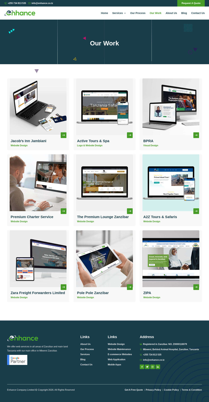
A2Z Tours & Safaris (160, 217)
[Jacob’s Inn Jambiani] (38, 106)
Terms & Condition (192, 390)
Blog (184, 13)
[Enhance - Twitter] (147, 367)
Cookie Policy (171, 390)
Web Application (116, 359)
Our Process (137, 13)
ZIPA (147, 293)
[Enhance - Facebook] (142, 367)
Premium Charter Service (32, 217)
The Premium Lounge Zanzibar (103, 217)
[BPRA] (171, 106)
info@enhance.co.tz (42, 3)
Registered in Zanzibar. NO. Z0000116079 (165, 344)
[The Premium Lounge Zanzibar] (105, 182)
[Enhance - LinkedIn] (158, 367)
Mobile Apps (114, 364)
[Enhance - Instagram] (152, 367)
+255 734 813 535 (17, 3)
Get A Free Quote (134, 390)
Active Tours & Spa (93, 141)
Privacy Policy (153, 390)
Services (118, 13)
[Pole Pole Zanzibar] (105, 258)
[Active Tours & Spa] (105, 106)
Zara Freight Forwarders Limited (38, 293)
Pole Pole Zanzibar (93, 293)
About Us (171, 13)
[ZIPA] (171, 258)
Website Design (116, 344)
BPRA (148, 141)
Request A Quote (191, 3)
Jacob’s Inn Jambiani (28, 141)
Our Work (155, 13)
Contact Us (198, 13)
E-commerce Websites (120, 354)
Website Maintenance (119, 349)
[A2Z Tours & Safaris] (171, 182)
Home (104, 13)
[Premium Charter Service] (38, 182)
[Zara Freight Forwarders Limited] (38, 258)
